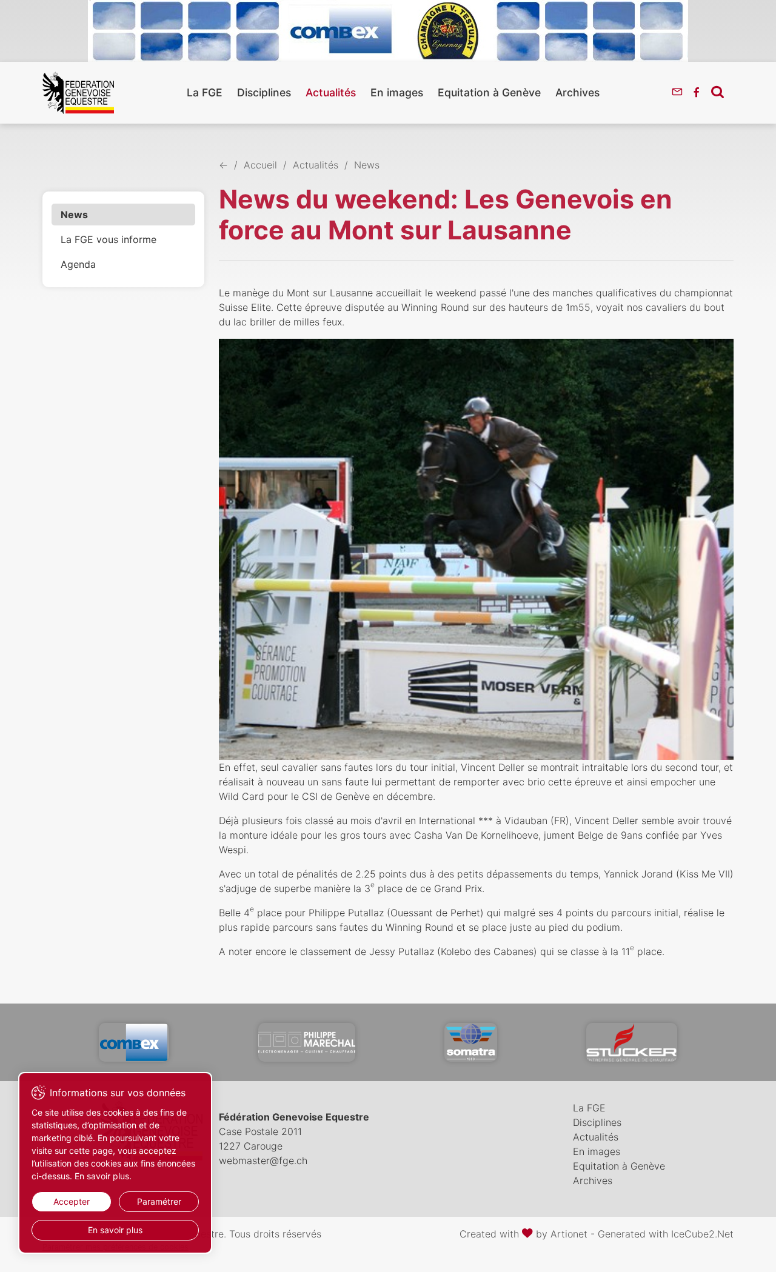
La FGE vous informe (108, 239)
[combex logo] (134, 1042)
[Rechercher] (717, 91)
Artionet (568, 1234)
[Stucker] (631, 1042)
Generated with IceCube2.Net (666, 1234)
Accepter (71, 1201)
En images (396, 92)
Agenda (78, 264)
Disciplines (264, 92)
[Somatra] (470, 1042)
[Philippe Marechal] (306, 1042)
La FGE (204, 92)
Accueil (260, 165)
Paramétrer (159, 1201)
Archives (577, 92)
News (74, 214)
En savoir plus (115, 1230)
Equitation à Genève (489, 92)
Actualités (331, 92)
